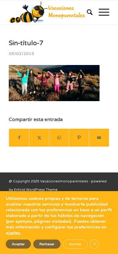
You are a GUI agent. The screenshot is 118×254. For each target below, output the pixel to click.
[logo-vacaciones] (49, 12)
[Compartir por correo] (99, 138)
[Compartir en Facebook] (19, 138)
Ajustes (75, 244)
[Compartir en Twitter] (39, 138)
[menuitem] (87, 12)
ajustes (13, 232)
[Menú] (101, 12)
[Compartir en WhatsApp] (59, 138)
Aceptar (18, 244)
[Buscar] (87, 12)
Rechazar (46, 244)
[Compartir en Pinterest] (79, 138)
